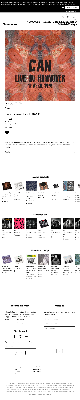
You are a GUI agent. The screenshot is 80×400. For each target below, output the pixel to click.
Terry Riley (54, 266)
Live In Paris (41, 232)
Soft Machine (42, 266)
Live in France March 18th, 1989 (31, 275)
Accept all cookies (72, 7)
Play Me (40, 195)
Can (7, 108)
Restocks (70, 21)
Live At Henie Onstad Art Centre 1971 (43, 270)
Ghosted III (5, 199)
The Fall (16, 266)
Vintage (72, 24)
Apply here (20, 323)
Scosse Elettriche (56, 193)
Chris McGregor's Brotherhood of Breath (31, 270)
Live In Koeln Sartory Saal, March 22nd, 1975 (68, 270)
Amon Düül (5, 266)
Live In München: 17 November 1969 (7, 269)
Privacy (17, 371)
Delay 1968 (17, 232)
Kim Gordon (41, 193)
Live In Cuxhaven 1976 (56, 233)
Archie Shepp (30, 266)
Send (59, 351)
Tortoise (77, 193)
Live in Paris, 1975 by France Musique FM (56, 270)
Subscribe (20, 353)
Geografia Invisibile (53, 196)
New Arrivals (33, 21)
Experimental (13, 124)
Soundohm (10, 24)
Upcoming (58, 21)
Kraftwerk (66, 266)
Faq (16, 369)
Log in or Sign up (71, 11)
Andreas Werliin (6, 196)
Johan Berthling (6, 195)
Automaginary (30, 200)
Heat (15, 197)
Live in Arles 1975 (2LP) (6, 233)
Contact (17, 374)
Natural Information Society (29, 196)
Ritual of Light (67, 197)
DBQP (10, 119)
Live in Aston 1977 (31, 232)
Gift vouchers (37, 371)
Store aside (37, 369)
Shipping (18, 367)
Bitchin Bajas (30, 193)
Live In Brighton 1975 (67, 233)
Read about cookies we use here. (65, 4)
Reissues (46, 21)
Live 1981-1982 (18, 268)
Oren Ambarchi (6, 193)
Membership (37, 367)
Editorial (62, 24)
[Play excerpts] (7, 104)
